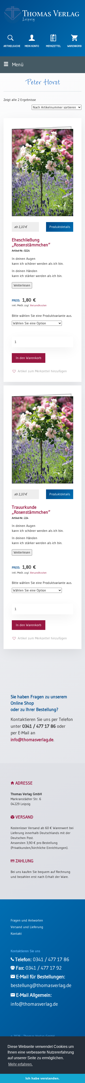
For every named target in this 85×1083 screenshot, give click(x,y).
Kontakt (16, 933)
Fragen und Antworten (27, 920)
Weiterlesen (22, 285)
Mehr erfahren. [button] (20, 1064)
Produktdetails (59, 227)
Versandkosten (38, 305)
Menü (17, 65)
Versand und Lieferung (27, 927)
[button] (39, 371)
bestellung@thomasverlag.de (41, 985)
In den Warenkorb (28, 358)
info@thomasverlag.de (32, 739)
